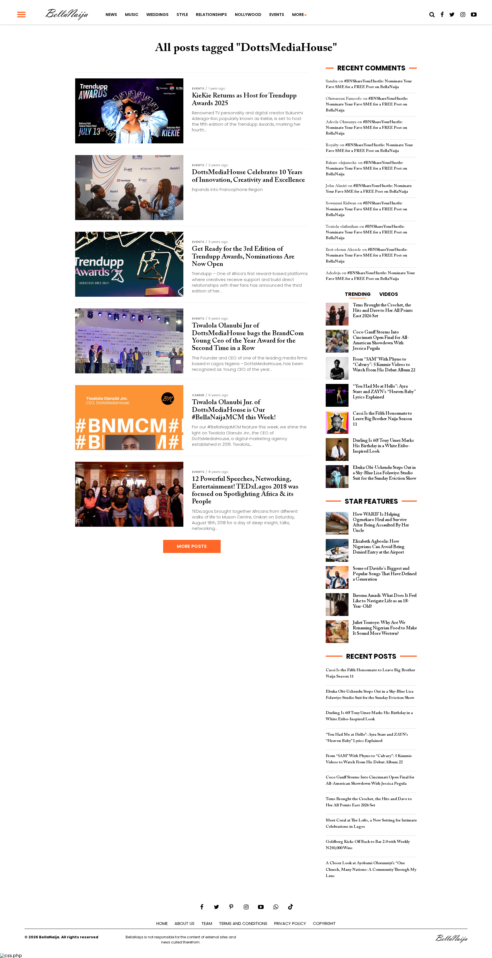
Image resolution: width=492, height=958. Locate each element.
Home (162, 923)
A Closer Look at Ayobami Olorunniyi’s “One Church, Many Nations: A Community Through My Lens (371, 869)
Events (276, 14)
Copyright (324, 923)
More (298, 14)
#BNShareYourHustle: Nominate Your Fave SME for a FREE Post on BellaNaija (367, 104)
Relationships (211, 14)
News (111, 14)
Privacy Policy (290, 923)
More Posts (192, 546)
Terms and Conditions (243, 923)
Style (182, 14)
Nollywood (248, 14)
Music (131, 14)
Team (206, 923)
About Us (184, 923)
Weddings (157, 14)
